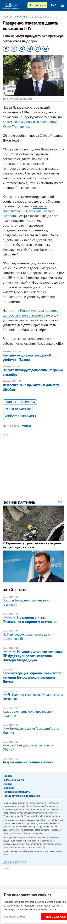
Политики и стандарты (16, 791)
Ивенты (7, 784)
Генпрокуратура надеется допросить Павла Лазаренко (30, 313)
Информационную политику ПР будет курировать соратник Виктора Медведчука (33, 656)
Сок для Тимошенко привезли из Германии (26, 602)
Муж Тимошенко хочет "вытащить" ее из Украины (31, 730)
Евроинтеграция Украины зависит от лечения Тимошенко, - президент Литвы (32, 677)
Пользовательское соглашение (21, 795)
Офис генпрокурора (20, 402)
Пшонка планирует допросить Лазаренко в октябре (33, 372)
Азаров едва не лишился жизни (28, 762)
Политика (21, 16)
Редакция (8, 788)
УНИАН (27, 426)
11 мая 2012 (37, 16)
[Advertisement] (33, 462)
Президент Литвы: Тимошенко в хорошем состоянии (30, 619)
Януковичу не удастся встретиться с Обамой (28, 747)
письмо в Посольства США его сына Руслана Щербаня (28, 211)
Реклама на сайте (13, 779)
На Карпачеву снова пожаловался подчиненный (27, 636)
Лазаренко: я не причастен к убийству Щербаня (31, 387)
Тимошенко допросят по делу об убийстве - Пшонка (27, 357)
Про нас (7, 775)
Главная (7, 16)
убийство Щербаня (19, 416)
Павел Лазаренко (18, 409)
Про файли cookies (14, 916)
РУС (53, 5)
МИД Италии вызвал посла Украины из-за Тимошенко (33, 696)
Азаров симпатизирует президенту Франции (28, 713)
